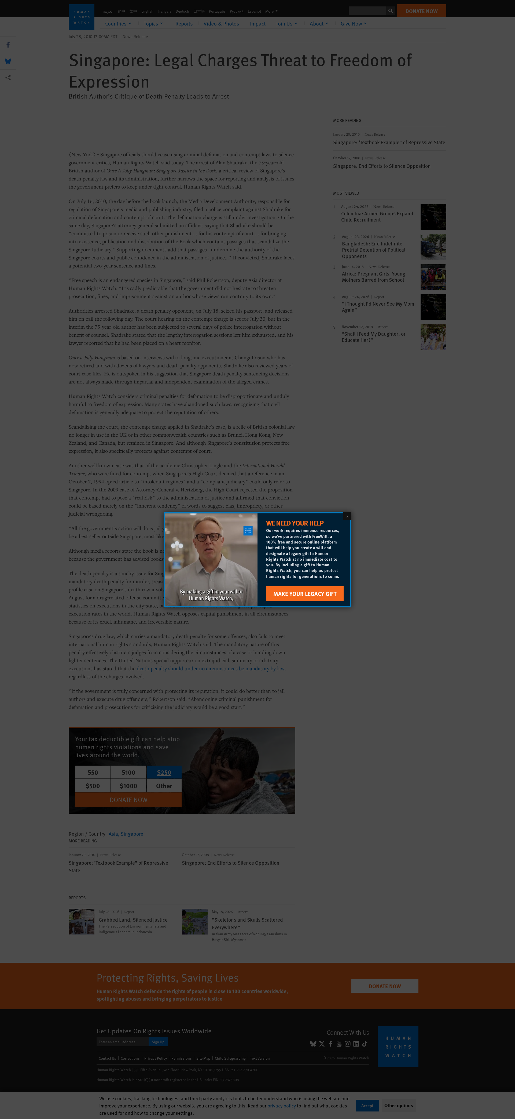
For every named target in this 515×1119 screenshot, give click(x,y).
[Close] (347, 516)
